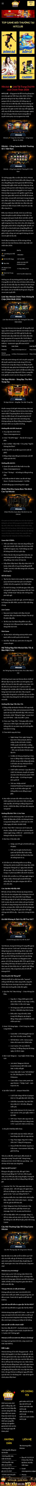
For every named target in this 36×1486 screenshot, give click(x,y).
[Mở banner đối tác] (18, 1479)
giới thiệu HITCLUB (26, 1401)
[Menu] (3, 3)
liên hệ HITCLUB (25, 1404)
